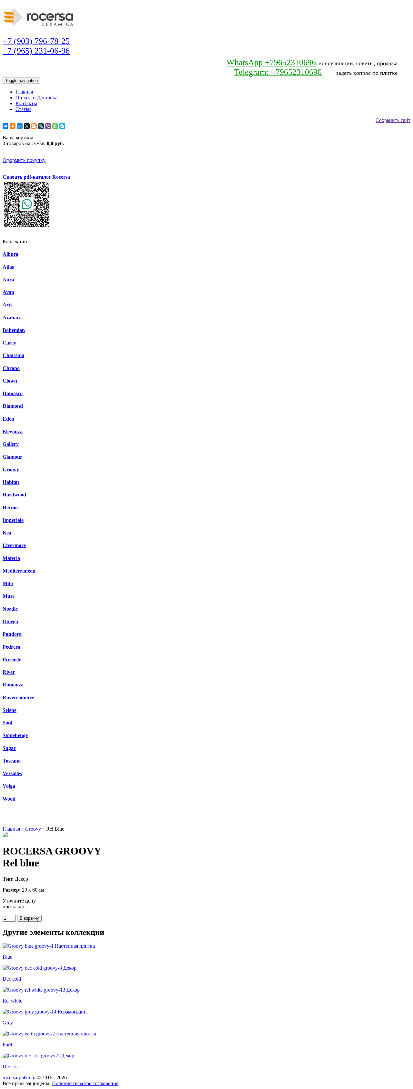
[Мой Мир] (20, 126)
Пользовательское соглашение (85, 1083)
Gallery (11, 444)
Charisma (13, 355)
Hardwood (14, 494)
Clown (10, 381)
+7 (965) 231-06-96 (36, 50)
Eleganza (13, 431)
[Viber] (48, 126)
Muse (9, 596)
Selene (9, 710)
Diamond (13, 406)
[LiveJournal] (41, 126)
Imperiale (13, 520)
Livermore (14, 545)
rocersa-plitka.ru (19, 1077)
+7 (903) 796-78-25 (36, 41)
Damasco (13, 393)
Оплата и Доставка (36, 97)
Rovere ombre (18, 697)
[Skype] (62, 126)
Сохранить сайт (393, 120)
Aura (8, 279)
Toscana (12, 761)
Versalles (12, 773)
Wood (9, 799)
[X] (27, 126)
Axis (7, 304)
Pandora (12, 634)
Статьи (23, 109)
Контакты (26, 103)
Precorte (12, 659)
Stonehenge (15, 735)
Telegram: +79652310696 (278, 72)
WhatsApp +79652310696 (271, 62)
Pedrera (11, 647)
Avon (8, 292)
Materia (11, 558)
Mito (8, 583)
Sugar (9, 748)
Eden (8, 419)
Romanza (13, 684)
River (9, 672)
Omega (10, 621)
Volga (9, 786)
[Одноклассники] (12, 126)
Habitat (11, 482)
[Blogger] (34, 126)
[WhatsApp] (55, 126)
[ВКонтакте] (5, 126)
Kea (7, 532)
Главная (24, 92)
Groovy (11, 469)
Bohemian (14, 330)
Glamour (12, 457)
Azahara (12, 317)
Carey (9, 342)
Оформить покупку (24, 160)
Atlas (8, 267)
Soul (7, 722)
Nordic (10, 609)
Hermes (11, 507)
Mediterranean (19, 571)
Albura (10, 254)
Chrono (11, 368)
